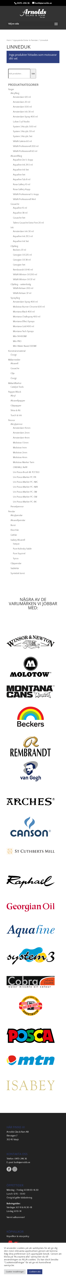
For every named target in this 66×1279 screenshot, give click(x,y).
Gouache (15, 204)
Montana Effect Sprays (23, 321)
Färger (11, 89)
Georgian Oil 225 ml (22, 255)
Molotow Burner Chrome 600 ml (29, 307)
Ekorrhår (15, 530)
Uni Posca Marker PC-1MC (25, 482)
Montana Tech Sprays (23, 331)
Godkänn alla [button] (34, 1272)
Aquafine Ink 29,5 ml (23, 165)
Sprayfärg (15, 298)
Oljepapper (16, 405)
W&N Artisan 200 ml (23, 288)
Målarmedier (14, 360)
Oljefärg (14, 246)
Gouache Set (19, 218)
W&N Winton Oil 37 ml (24, 279)
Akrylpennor (17, 424)
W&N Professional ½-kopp (26, 194)
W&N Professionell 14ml (24, 199)
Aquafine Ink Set (21, 169)
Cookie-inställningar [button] (15, 1272)
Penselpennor (17, 506)
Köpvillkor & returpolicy (18, 1236)
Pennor (11, 420)
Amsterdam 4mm (21, 438)
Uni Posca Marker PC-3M (25, 492)
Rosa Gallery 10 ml (21, 184)
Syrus (15, 558)
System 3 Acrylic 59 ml (24, 131)
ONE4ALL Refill (20, 467)
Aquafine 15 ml (20, 208)
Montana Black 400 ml (24, 311)
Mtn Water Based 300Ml (24, 346)
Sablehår (15, 568)
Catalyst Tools (17, 387)
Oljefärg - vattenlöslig (21, 284)
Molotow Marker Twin (23, 462)
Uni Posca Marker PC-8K (25, 502)
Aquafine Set (19, 174)
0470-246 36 (20, 1158)
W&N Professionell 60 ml (25, 151)
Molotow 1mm (20, 447)
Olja (12, 373)
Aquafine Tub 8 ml (21, 179)
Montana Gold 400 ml (23, 326)
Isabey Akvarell (18, 540)
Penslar (11, 511)
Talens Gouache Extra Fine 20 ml (28, 223)
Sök (33, 74)
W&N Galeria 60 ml (22, 141)
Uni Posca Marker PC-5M (25, 497)
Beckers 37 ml (19, 250)
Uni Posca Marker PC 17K (24, 477)
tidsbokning (26, 1197)
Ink (12, 227)
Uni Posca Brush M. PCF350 (26, 472)
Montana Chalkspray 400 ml (26, 316)
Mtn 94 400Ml (20, 336)
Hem (9, 40)
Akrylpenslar (17, 515)
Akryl (13, 395)
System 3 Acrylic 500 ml (24, 126)
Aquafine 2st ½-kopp (23, 160)
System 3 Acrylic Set (22, 136)
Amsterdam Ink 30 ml (23, 112)
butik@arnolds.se (22, 1162)
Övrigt (13, 355)
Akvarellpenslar (18, 520)
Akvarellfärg (16, 156)
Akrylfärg (15, 93)
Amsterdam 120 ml (22, 97)
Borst (13, 525)
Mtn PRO (17, 341)
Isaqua (16, 544)
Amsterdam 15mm (21, 428)
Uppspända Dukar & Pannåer (25, 40)
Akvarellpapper (18, 400)
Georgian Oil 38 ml (22, 260)
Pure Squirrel (19, 553)
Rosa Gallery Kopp (21, 189)
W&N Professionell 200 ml (25, 146)
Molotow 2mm (20, 452)
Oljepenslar (16, 563)
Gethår (14, 535)
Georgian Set (19, 265)
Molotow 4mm (20, 457)
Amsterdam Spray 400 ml (25, 116)
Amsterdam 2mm (21, 433)
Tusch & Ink (16, 415)
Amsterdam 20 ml (21, 102)
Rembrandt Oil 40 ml (23, 269)
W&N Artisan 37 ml (22, 293)
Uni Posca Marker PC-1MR (25, 487)
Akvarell (14, 363)
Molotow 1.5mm (21, 442)
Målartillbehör (14, 383)
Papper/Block (14, 392)
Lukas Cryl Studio (21, 121)
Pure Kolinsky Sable (22, 549)
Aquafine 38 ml (20, 213)
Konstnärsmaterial (16, 351)
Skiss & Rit (15, 410)
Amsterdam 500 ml (22, 107)
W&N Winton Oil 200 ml (25, 274)
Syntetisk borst (18, 573)
